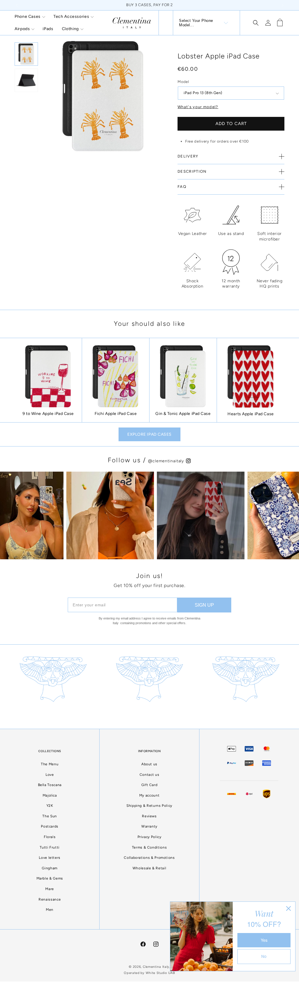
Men (49, 910)
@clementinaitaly (166, 460)
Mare (49, 889)
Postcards (49, 826)
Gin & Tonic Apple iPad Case (183, 413)
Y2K (49, 806)
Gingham (49, 868)
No (264, 956)
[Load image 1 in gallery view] (26, 54)
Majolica (50, 795)
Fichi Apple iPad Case (116, 413)
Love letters (49, 858)
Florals (49, 837)
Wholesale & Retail (149, 868)
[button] (29, 17)
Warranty (149, 826)
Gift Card (149, 785)
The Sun (49, 816)
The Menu (49, 764)
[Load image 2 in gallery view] (26, 80)
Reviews (149, 816)
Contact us (149, 775)
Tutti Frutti (50, 847)
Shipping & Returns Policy (149, 806)
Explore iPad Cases (149, 434)
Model (183, 81)
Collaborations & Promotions (149, 858)
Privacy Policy (149, 837)
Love (50, 775)
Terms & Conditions (149, 847)
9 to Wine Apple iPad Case (48, 413)
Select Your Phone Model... (196, 22)
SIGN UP (204, 605)
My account (149, 795)
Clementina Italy (156, 967)
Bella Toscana (50, 785)
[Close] (288, 908)
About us (149, 764)
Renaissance (50, 899)
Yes (264, 940)
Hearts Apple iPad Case (250, 413)
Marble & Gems (49, 878)
